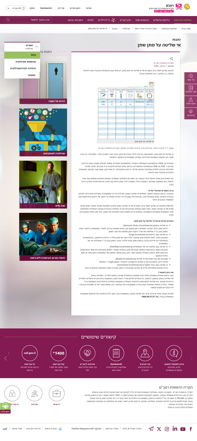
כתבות (31, 75)
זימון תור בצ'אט (75, 20)
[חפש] (8, 20)
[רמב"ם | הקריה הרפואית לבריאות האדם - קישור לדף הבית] (169, 8)
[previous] (190, 358)
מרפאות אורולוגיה (26, 61)
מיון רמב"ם (125, 20)
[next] (6, 358)
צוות (33, 54)
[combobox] (16, 8)
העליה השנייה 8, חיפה (131, 428)
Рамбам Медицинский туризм (86, 428)
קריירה (61, 8)
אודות (88, 8)
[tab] (190, 78)
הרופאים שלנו (142, 20)
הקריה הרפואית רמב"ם (163, 63)
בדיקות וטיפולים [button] (161, 20)
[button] (22, 46)
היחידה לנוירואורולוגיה (23, 68)
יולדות (90, 20)
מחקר (32, 8)
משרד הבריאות (111, 428)
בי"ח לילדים (104, 20)
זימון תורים (75, 8)
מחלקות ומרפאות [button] (182, 20)
